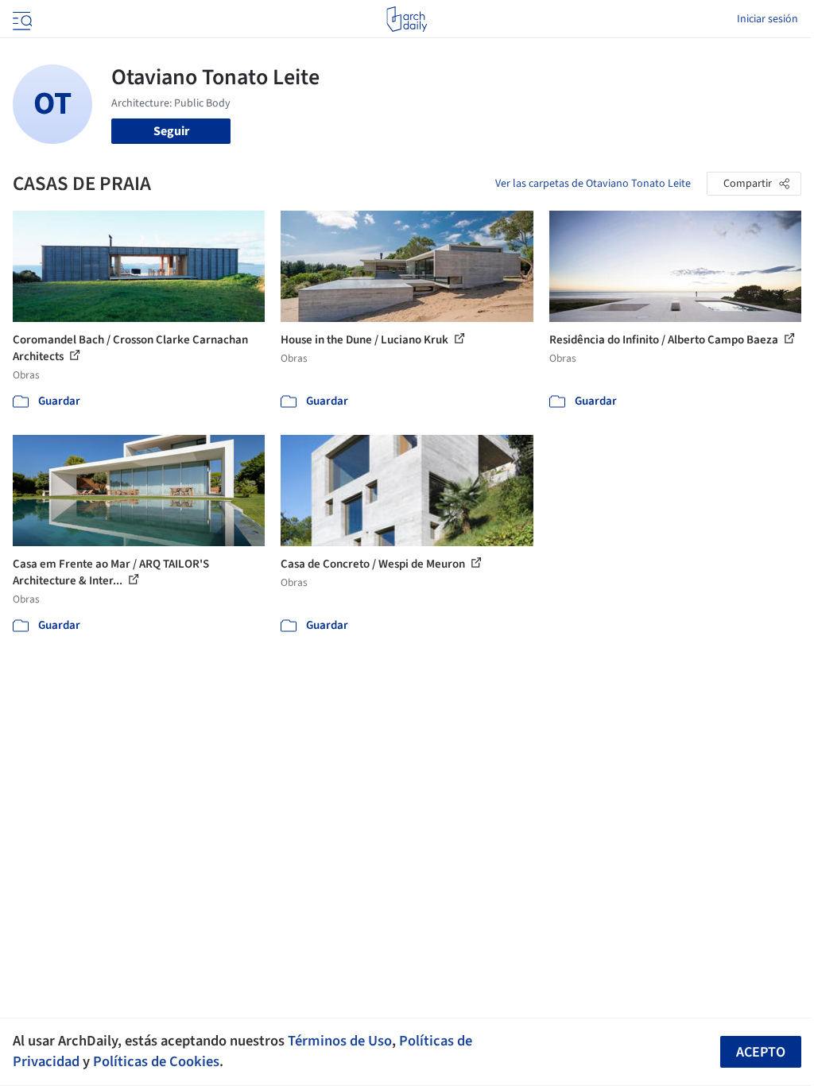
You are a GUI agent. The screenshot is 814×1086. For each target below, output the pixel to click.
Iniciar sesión (767, 19)
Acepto (760, 1052)
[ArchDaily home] (406, 19)
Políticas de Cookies (156, 1061)
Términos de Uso (340, 1040)
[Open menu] (21, 19)
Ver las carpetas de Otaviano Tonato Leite (593, 183)
